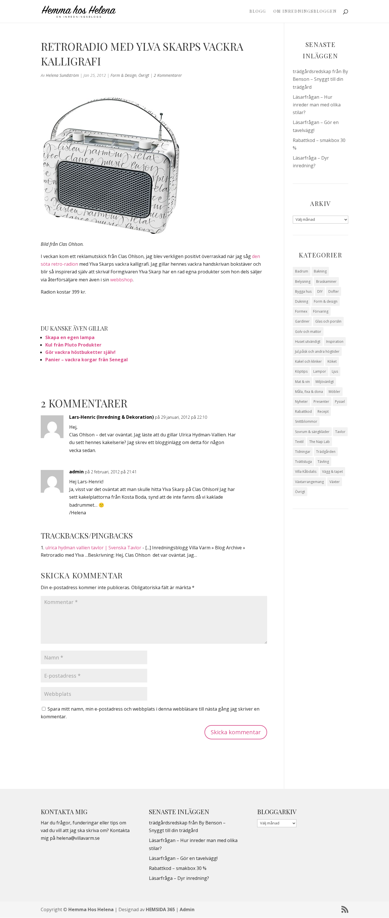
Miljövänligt (325, 381)
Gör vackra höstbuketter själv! (80, 352)
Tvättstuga (303, 461)
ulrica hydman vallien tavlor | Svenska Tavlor (93, 547)
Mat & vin (302, 381)
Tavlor (340, 431)
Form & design (123, 75)
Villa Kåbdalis (305, 471)
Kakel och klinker (308, 361)
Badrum (301, 271)
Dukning (301, 301)
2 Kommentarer (168, 75)
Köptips (301, 371)
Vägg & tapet (332, 471)
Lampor (319, 371)
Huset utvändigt (307, 341)
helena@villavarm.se (78, 838)
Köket (332, 361)
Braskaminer (326, 281)
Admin (187, 909)
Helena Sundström (62, 75)
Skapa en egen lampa (70, 337)
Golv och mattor (308, 331)
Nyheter (301, 401)
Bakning (320, 271)
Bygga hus (303, 291)
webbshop (121, 280)
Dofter (333, 291)
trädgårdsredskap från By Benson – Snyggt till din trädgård (320, 79)
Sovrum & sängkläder (312, 431)
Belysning (302, 281)
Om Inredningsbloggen (305, 11)
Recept (323, 411)
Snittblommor (306, 421)
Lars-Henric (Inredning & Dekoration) (111, 417)
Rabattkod (303, 411)
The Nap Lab (319, 441)
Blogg (257, 11)
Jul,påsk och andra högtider (317, 351)
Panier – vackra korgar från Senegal (86, 359)
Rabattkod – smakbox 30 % (177, 868)
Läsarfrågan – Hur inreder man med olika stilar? (317, 104)
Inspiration (334, 341)
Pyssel (340, 401)
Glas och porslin (328, 321)
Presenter (321, 401)
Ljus (335, 371)
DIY (320, 291)
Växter (334, 481)
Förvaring (320, 311)
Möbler (334, 391)
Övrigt (143, 75)
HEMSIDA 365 (160, 909)
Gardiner (302, 321)
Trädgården (325, 451)
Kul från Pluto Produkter (73, 345)
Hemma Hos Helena (91, 909)
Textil (299, 441)
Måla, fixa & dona (309, 391)
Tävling (323, 461)
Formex (301, 311)
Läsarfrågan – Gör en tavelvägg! (183, 858)
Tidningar (302, 451)
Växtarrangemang (309, 481)
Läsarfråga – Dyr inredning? (179, 878)
